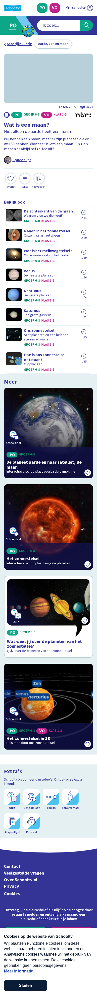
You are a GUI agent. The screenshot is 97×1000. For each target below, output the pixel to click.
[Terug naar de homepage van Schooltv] (12, 8)
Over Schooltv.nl (20, 880)
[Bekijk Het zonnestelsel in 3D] (48, 707)
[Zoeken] (86, 25)
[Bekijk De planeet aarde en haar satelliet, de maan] (48, 433)
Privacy (11, 886)
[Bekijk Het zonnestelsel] (48, 527)
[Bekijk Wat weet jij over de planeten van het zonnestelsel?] (48, 617)
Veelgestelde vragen (24, 873)
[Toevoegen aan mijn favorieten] (87, 472)
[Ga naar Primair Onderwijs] (14, 25)
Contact (12, 866)
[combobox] (58, 25)
